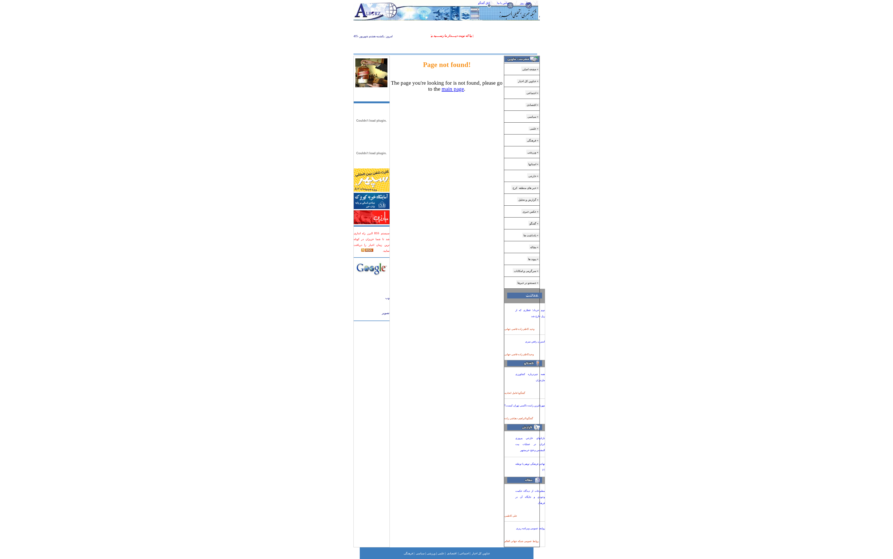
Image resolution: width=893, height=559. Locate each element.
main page (453, 89)
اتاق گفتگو (484, 3)
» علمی (534, 128)
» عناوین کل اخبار (528, 81)
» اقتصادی (532, 105)
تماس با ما (503, 3)
